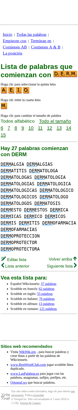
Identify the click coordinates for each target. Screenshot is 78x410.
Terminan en (41, 40)
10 (31, 127)
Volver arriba (61, 259)
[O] (26, 92)
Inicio (7, 34)
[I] (19, 92)
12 (49, 127)
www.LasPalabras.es (24, 373)
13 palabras (46, 304)
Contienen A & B (45, 47)
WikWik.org (27, 352)
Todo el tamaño (55, 121)
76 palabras (47, 299)
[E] (11, 92)
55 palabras (45, 294)
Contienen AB (15, 47)
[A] (4, 92)
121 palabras (48, 309)
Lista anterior (16, 266)
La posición (12, 53)
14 (68, 127)
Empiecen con (14, 40)
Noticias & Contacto (30, 403)
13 (59, 127)
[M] (4, 108)
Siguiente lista (60, 266)
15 (3, 134)
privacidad (38, 395)
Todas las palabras (31, 34)
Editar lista (16, 259)
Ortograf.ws (18, 382)
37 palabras (48, 284)
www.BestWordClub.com (28, 364)
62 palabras (46, 289)
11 (40, 127)
